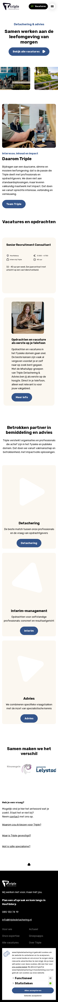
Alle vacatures (10, 942)
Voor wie (7, 929)
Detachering (29, 543)
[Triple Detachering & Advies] (11, 6)
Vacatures (38, 6)
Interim (29, 630)
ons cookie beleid (19, 967)
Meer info (22, 397)
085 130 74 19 (10, 911)
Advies (29, 718)
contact (14, 816)
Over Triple (35, 942)
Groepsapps (36, 935)
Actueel (33, 929)
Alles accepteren (32, 990)
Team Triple (13, 204)
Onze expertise (11, 935)
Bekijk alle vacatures (26, 51)
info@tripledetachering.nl (17, 919)
